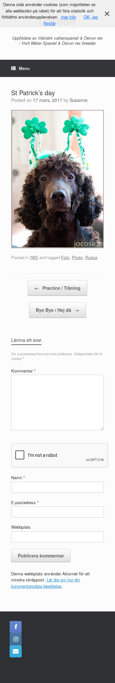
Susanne (79, 100)
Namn (18, 477)
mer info (68, 17)
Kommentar (23, 371)
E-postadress (25, 502)
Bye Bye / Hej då (57, 310)
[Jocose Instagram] (16, 639)
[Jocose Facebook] (16, 627)
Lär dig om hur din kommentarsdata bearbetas (45, 583)
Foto (65, 257)
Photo (77, 257)
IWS (34, 257)
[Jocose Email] (16, 651)
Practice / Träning (57, 288)
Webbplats (21, 527)
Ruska (91, 257)
